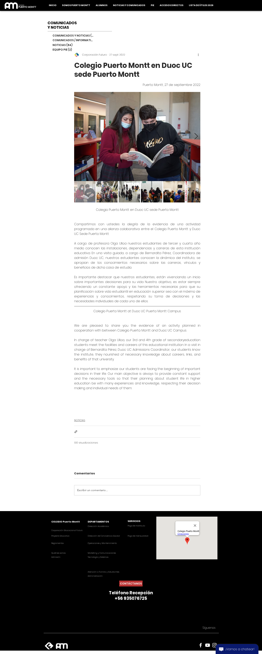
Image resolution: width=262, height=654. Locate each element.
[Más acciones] (198, 55)
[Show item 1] (85, 191)
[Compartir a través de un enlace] (76, 431)
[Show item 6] (196, 191)
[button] (76, 5)
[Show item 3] (129, 191)
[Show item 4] (151, 191)
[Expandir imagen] (137, 136)
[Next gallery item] (196, 136)
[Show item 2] (107, 191)
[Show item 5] (174, 191)
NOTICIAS (79, 420)
